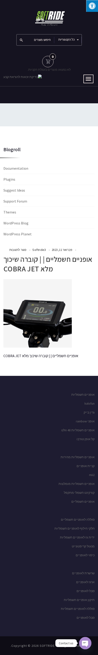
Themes (9, 212)
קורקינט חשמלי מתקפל (79, 493)
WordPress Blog (15, 223)
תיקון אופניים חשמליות (79, 600)
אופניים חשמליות (83, 394)
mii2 (92, 475)
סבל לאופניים (86, 591)
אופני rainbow (85, 421)
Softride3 (39, 250)
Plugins (9, 179)
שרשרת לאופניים (83, 573)
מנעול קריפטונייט (83, 546)
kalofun (90, 403)
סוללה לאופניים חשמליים (78, 519)
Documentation (15, 168)
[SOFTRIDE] (49, 17)
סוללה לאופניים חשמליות (78, 609)
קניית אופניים (86, 466)
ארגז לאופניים (85, 582)
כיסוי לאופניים (85, 555)
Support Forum (15, 201)
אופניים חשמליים (83, 501)
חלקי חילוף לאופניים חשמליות (74, 528)
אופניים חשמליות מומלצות (77, 484)
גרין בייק (89, 412)
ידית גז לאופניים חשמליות (77, 537)
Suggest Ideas (14, 190)
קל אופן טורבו (86, 439)
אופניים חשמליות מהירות (78, 457)
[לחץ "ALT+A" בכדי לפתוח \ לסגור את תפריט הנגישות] (92, 6)
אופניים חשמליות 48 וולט (78, 430)
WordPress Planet (17, 234)
